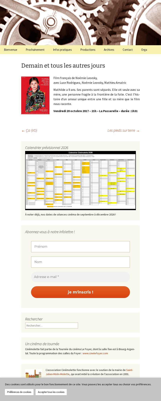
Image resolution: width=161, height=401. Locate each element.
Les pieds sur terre (124, 130)
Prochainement (35, 50)
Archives (109, 50)
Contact (128, 50)
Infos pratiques (62, 50)
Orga (144, 50)
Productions (87, 50)
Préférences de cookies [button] (19, 392)
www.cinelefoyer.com (95, 353)
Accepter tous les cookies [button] (51, 392)
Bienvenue (10, 50)
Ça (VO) (29, 130)
